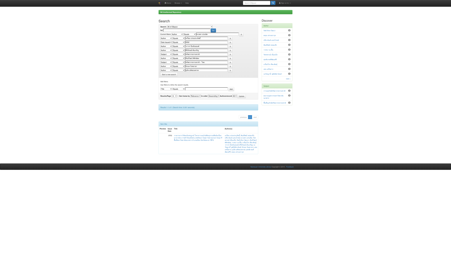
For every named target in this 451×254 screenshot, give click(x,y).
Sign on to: (285, 3)
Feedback (290, 167)
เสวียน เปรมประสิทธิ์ (232, 135)
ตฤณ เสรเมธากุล (237, 152)
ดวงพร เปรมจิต (246, 138)
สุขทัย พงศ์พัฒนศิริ (270, 59)
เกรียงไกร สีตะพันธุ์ (249, 142)
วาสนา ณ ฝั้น (236, 142)
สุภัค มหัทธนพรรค (238, 149)
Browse (178, 3)
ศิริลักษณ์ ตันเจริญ (245, 145)
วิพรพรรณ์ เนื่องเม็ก (271, 54)
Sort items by (184, 96)
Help (187, 3)
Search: (163, 27)
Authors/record (226, 96)
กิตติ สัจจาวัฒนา (243, 140)
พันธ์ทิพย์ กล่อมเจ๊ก (247, 135)
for (161, 30)
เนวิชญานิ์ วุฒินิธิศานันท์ (240, 146)
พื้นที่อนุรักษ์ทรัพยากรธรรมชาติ (275, 103)
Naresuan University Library (261, 167)
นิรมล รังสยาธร (247, 147)
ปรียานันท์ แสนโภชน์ (232, 138)
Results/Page (165, 96)
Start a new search (169, 74)
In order (204, 96)
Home (168, 3)
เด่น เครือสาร (268, 69)
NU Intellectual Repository (170, 12)
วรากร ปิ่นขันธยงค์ (231, 145)
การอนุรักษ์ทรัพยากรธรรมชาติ (274, 91)
